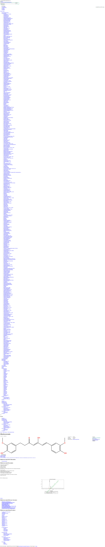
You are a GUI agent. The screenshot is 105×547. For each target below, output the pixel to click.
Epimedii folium (6, 300)
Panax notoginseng (6, 217)
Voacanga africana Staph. (7, 86)
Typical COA (2, 455)
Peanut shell (5, 111)
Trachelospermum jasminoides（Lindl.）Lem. (10, 168)
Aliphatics (5, 379)
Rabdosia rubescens (6, 72)
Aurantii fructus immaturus (7, 315)
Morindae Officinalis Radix (7, 17)
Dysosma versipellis (6, 16)
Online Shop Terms (4, 420)
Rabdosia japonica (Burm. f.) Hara (8, 151)
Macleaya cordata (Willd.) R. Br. (8, 36)
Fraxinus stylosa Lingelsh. (7, 21)
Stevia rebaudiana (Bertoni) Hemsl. (8, 256)
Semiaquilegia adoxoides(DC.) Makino (9, 250)
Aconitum (5, 286)
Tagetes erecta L (6, 263)
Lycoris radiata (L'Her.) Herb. (7, 235)
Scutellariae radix (6, 118)
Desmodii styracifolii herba (7, 99)
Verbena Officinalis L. (6, 170)
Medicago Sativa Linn (6, 186)
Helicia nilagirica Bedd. (7, 73)
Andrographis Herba (6, 55)
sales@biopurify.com (21, 546)
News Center (3, 411)
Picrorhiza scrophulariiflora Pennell (8, 108)
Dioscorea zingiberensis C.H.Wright (8, 77)
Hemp (4, 336)
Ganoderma (5, 158)
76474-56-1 (3, 518)
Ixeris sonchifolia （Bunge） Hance (8, 143)
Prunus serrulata (6, 302)
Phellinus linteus (6, 346)
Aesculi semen (5, 245)
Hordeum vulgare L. (6, 60)
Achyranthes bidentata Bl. (7, 189)
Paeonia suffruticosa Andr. (7, 180)
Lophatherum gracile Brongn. (7, 63)
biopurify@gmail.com (27, 546)
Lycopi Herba (5, 309)
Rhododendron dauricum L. (7, 174)
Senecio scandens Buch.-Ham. (8, 199)
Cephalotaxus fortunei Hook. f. (8, 215)
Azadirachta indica (6, 301)
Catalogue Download (6, 410)
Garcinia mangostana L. (7, 227)
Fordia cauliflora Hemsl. (7, 238)
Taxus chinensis (6, 105)
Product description (4, 461)
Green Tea (5, 44)
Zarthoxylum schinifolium (7, 288)
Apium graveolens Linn (7, 270)
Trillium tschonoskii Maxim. (7, 290)
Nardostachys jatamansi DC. (7, 90)
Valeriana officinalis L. (6, 280)
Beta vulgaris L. (6, 254)
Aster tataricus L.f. (6, 325)
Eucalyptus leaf (6, 14)
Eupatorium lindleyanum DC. (7, 293)
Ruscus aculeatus (6, 124)
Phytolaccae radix (6, 228)
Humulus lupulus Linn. (7, 192)
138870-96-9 (3, 512)
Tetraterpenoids (6, 386)
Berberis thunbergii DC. (7, 279)
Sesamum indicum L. (6, 313)
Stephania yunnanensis (7, 67)
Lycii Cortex (5, 69)
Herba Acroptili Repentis (7, 146)
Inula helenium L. (6, 261)
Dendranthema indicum (7, 292)
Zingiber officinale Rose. (7, 127)
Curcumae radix (6, 306)
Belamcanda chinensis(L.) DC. (8, 230)
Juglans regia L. (6, 206)
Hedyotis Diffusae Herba (7, 20)
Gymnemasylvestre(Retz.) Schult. (8, 236)
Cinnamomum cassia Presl (7, 212)
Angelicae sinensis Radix (7, 64)
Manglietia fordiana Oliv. (7, 184)
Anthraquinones (6, 373)
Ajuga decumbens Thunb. (7, 134)
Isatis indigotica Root (6, 29)
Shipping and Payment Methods (8, 404)
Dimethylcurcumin (4, 519)
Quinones (5, 383)
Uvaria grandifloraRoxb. (7, 58)
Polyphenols (5, 391)
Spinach (5, 35)
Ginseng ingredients (6, 363)
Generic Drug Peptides (7, 397)
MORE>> (1, 498)
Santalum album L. (6, 246)
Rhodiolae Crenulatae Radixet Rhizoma (9, 107)
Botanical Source (4, 13)
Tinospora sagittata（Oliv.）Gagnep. (8, 207)
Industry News (5, 412)
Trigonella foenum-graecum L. (8, 109)
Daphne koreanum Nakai (7, 311)
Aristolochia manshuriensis (7, 97)
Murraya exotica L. (6, 135)
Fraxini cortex (5, 203)
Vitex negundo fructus (6, 181)
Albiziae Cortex (6, 101)
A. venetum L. (5, 165)
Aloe (4, 162)
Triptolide (3, 9)
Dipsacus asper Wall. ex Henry (8, 283)
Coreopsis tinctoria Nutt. (7, 338)
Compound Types (4, 368)
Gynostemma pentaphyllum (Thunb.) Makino (9, 128)
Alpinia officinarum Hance (7, 92)
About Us (3, 418)
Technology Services (6, 426)
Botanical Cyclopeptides (7, 398)
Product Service (6, 408)
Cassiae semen (5, 138)
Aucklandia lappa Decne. (7, 185)
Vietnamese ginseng (6, 353)
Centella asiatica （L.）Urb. (7, 120)
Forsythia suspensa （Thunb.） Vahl (8, 156)
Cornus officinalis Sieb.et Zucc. (8, 226)
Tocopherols (5, 369)
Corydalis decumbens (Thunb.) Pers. (8, 274)
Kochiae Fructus (6, 68)
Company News (6, 429)
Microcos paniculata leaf (7, 37)
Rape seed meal (6, 38)
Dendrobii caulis (6, 234)
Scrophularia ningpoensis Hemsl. (8, 284)
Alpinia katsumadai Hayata (7, 42)
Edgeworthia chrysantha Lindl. (8, 129)
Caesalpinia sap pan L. (6, 242)
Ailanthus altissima (6, 50)
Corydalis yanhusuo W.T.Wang (8, 289)
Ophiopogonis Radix (6, 173)
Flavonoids (5, 377)
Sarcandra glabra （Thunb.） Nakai (8, 316)
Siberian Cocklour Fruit (7, 39)
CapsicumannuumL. (6, 149)
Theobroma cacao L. (6, 140)
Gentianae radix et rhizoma (7, 160)
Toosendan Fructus (6, 51)
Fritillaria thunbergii (6, 32)
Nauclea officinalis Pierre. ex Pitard (8, 333)
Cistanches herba (6, 211)
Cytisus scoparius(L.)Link (7, 131)
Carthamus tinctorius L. (7, 106)
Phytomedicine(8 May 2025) (6, 504)
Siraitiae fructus (6, 166)
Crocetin (3, 8)
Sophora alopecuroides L (7, 145)
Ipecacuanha (5, 262)
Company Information (5, 527)
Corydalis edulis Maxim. (7, 323)
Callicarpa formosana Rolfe (7, 326)
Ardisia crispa (5, 27)
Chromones (5, 371)
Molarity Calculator (2, 456)
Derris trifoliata (6, 305)
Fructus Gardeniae (6, 41)
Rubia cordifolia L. (6, 200)
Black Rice (5, 103)
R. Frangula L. (5, 281)
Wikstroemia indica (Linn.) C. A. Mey (8, 153)
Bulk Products (4, 359)
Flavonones (5, 392)
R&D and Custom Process (7, 409)
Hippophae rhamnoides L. (7, 220)
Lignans (5, 378)
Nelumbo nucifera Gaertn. (7, 157)
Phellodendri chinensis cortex (7, 114)
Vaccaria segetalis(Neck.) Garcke (8, 264)
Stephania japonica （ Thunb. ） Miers (9, 197)
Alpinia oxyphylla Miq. (7, 297)
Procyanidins (5, 393)
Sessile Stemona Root (6, 26)
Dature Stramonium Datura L (7, 175)
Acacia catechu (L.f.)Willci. (7, 80)
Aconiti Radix (5, 53)
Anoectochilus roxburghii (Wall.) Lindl (9, 132)
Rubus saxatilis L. (6, 285)
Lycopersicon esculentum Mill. (8, 81)
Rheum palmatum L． (6, 59)
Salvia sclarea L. (6, 278)
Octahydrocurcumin (4, 522)
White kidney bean (6, 25)
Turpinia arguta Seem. (6, 224)
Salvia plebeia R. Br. (6, 155)
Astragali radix (5, 116)
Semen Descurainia (6, 350)
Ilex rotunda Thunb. (6, 257)
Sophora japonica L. (6, 113)
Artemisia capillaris (6, 299)
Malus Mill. (5, 193)
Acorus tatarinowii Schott (7, 233)
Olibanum (5, 213)
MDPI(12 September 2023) (5, 505)
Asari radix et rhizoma (6, 272)
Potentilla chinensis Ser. (7, 265)
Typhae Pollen (5, 195)
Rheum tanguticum (6, 247)
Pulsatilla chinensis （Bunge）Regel (8, 23)
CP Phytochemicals (4, 366)
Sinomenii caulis (6, 205)
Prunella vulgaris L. (6, 273)
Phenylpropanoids (6, 382)
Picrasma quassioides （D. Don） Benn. (9, 147)
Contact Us (5, 528)
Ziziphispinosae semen (6, 244)
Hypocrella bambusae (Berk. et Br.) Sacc (9, 319)
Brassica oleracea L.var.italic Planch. (8, 269)
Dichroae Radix (6, 46)
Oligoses (5, 394)
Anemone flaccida (6, 345)
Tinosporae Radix (6, 130)
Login (4, 542)
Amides (5, 372)
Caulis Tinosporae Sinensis (7, 349)
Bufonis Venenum (6, 45)
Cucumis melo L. (6, 255)
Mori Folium (5, 219)
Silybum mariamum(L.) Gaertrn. (8, 237)
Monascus (5, 328)
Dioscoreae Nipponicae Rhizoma (8, 54)
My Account (3, 541)
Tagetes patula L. (6, 141)
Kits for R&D (4, 360)
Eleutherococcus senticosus (7, 56)
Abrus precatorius (6, 276)
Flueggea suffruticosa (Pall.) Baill (8, 295)
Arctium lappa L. (6, 188)
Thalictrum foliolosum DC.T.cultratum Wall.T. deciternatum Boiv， (12, 172)
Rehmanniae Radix (6, 70)
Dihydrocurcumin (4, 517)
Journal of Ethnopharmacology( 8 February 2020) (9, 506)
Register (5, 543)
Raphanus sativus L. (6, 150)
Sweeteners (5, 395)
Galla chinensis (6, 267)
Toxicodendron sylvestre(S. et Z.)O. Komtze (9, 182)
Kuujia (36, 546)
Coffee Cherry (5, 139)
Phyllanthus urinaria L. (7, 294)
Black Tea (5, 104)
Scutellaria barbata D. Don (7, 30)
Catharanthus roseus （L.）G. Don (8, 312)
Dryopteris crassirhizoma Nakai (8, 178)
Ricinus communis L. (6, 33)
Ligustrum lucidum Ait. (7, 190)
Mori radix (5, 218)
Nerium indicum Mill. (6, 122)
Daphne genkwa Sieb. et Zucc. (8, 307)
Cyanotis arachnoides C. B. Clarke (8, 164)
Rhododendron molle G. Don (7, 187)
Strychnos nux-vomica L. (7, 171)
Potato (4, 354)
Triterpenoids (5, 387)
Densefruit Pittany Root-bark (7, 24)
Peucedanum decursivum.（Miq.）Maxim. (9, 322)
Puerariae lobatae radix (7, 93)
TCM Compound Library (5, 12)
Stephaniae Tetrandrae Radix (7, 83)
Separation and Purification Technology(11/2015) (9, 507)
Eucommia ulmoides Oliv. (7, 75)
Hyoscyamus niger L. (6, 252)
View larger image (3, 454)
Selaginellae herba (6, 137)
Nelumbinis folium (6, 102)
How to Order (5, 403)
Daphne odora (5, 214)
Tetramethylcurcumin (4, 525)
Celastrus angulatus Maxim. (7, 355)
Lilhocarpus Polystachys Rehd (7, 78)
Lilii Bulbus (5, 335)
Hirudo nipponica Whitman (7, 343)
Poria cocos (5, 87)
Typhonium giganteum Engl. (7, 19)
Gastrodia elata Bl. (6, 251)
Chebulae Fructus (6, 100)
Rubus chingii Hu (6, 88)
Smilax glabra (5, 260)
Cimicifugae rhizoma (6, 232)
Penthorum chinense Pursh (7, 329)
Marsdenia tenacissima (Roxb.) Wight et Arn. (9, 258)
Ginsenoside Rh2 (4, 7)
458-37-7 (3, 515)
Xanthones (5, 388)
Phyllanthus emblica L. (7, 304)
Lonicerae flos (5, 225)
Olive (4, 91)
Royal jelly (5, 85)
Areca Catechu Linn (6, 34)
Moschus (5, 231)
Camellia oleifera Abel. (7, 303)
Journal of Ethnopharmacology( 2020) (7, 503)
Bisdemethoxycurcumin (5, 513)
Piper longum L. (6, 358)
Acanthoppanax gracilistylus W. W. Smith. (9, 268)
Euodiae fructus (6, 266)
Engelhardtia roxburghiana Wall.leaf (8, 117)
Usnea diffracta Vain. (6, 241)
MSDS (5, 455)
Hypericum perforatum (7, 98)
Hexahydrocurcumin (4, 520)
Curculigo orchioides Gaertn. (7, 275)
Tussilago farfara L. (6, 148)
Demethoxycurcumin (4, 516)
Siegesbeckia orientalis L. (7, 271)
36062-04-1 (3, 524)
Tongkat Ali (5, 71)
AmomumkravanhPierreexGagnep (8, 18)
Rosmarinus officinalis (6, 177)
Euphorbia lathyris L (6, 198)
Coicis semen (5, 298)
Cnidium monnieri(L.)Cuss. (7, 229)
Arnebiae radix (5, 321)
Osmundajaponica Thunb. (7, 331)
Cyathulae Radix (6, 52)
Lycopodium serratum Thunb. (7, 196)
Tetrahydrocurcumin (4, 523)
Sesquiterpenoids (6, 384)
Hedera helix (5, 352)
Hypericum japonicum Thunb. (7, 253)
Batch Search (2, 4)
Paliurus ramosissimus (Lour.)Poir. (8, 351)
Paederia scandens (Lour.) (7, 119)
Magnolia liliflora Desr (6, 183)
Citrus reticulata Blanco (7, 49)
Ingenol (5, 364)
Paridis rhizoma (6, 317)
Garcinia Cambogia (6, 249)
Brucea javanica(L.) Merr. (7, 287)
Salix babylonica (6, 159)
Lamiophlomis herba (6, 74)
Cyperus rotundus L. (6, 221)
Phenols (5, 381)
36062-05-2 (3, 521)
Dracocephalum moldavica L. (7, 334)
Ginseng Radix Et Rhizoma (7, 210)
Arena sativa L (5, 347)
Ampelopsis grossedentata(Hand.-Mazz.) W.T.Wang (11, 248)
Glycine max (5, 57)
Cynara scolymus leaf (6, 47)
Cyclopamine (3, 6)
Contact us (3, 413)
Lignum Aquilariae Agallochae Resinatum (9, 48)
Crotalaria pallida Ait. (6, 318)
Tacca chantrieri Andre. (7, 126)
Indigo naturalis (6, 204)
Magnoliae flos (5, 282)
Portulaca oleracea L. (6, 356)
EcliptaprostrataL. (6, 179)
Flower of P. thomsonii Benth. (7, 340)
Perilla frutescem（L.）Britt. (7, 324)
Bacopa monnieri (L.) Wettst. (7, 123)
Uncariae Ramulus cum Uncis (7, 94)
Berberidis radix (6, 216)
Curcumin (3, 514)
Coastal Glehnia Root (6, 31)
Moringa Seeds (6, 339)
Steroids (5, 385)
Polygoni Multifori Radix (7, 332)
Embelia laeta (5, 243)
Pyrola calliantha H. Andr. (7, 163)
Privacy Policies (6, 530)
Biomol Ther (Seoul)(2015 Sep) (6, 501)
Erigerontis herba (6, 66)
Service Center (4, 406)
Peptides (3, 396)
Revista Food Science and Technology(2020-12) (8, 508)
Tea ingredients (6, 361)
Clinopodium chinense (6, 84)
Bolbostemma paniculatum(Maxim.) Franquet (9, 259)
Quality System (6, 529)
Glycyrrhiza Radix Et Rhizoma (8, 89)
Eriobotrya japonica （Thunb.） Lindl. (9, 191)
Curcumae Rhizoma (6, 79)
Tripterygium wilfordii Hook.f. (8, 154)
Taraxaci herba (5, 194)
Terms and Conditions (6, 405)
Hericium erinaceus (6, 348)
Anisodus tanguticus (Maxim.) (7, 222)
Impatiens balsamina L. (7, 121)
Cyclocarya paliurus (6, 208)
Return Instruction (6, 423)
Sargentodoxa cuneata (6, 62)
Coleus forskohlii (6, 176)
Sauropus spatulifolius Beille (7, 161)
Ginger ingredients (6, 362)
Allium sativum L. (6, 61)
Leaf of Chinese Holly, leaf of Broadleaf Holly (10, 144)
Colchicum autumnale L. (7, 209)
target (2, 367)
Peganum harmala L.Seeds (7, 169)
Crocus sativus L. (6, 40)
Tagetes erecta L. (6, 337)
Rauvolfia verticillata (6, 167)
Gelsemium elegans (6, 76)
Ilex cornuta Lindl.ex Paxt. (7, 95)
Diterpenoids (5, 376)
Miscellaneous (5, 380)
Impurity (3, 399)
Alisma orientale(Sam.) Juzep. (7, 310)
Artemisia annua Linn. (6, 115)
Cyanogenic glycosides (7, 370)
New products (4, 365)
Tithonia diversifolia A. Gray (7, 341)
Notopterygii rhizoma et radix (7, 201)
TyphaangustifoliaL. (6, 239)
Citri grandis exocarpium (7, 112)
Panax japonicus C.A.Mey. (7, 320)
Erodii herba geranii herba (7, 152)
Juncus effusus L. (6, 342)
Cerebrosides (5, 374)
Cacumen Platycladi (6, 43)
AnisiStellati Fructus (6, 15)
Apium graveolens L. (6, 202)
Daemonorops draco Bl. (7, 125)
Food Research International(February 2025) (8, 502)
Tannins (5, 390)
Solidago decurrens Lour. (7, 296)
